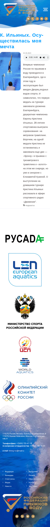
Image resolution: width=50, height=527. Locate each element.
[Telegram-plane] (46, 19)
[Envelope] (28, 19)
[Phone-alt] (32, 19)
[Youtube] (41, 19)
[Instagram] (37, 19)
